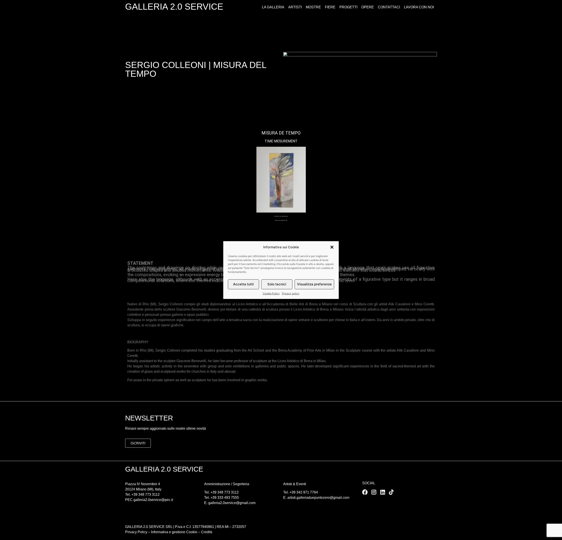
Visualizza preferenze (314, 284)
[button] (332, 247)
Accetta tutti (243, 284)
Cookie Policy (271, 293)
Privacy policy (290, 293)
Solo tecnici (276, 284)
